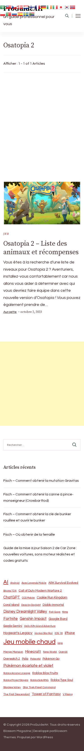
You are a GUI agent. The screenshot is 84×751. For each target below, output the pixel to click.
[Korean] (67, 7)
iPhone (70, 633)
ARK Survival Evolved (63, 582)
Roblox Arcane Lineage (16, 673)
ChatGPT (11, 597)
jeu (6, 234)
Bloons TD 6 (10, 591)
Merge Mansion (13, 651)
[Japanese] (61, 7)
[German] (44, 7)
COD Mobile (28, 597)
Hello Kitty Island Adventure (40, 626)
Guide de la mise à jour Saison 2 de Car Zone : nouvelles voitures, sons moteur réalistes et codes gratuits (40, 554)
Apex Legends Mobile (34, 583)
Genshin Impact (33, 619)
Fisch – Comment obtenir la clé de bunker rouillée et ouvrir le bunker (37, 517)
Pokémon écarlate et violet (28, 665)
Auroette (10, 312)
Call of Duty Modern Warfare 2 (40, 590)
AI (5, 582)
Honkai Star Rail (43, 633)
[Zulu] (32, 14)
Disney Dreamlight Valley (25, 612)
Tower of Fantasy (46, 694)
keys (60, 643)
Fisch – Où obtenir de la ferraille (29, 534)
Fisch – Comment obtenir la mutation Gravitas (41, 480)
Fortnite (10, 619)
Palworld (35, 659)
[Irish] (49, 7)
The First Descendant (16, 694)
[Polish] (3, 14)
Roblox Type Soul (62, 680)
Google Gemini (12, 625)
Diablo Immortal (53, 604)
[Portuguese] (9, 14)
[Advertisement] (42, 126)
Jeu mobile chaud (29, 641)
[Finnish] (32, 7)
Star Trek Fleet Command (39, 687)
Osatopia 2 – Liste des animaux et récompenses (41, 247)
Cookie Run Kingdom (52, 597)
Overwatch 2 (11, 658)
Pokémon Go (51, 658)
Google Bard (58, 619)
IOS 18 (59, 633)
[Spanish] (20, 14)
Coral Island (11, 604)
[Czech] (14, 7)
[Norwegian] (73, 7)
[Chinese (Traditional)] (9, 7)
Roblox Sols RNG (39, 680)
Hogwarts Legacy (17, 633)
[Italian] (55, 7)
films (65, 611)
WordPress (45, 737)
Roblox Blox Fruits (45, 673)
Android (14, 583)
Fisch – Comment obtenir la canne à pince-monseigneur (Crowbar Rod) (38, 497)
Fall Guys (54, 611)
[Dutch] (26, 7)
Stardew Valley (12, 687)
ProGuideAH (39, 724)
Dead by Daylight (31, 605)
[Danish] (20, 7)
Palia (25, 658)
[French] (38, 7)
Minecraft (33, 651)
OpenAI (63, 652)
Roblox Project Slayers (15, 680)
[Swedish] (26, 14)
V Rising (68, 694)
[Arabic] (3, 7)
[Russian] (14, 14)
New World (50, 651)
